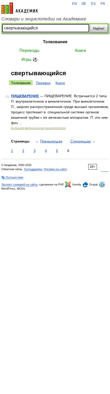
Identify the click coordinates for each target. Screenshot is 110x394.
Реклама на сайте (55, 169)
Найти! (98, 28)
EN (74, 4)
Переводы (29, 50)
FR (103, 4)
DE (84, 4)
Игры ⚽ (29, 59)
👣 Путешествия (12, 177)
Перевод (43, 83)
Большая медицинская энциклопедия (38, 128)
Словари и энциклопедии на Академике (43, 18)
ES (93, 4)
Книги (80, 50)
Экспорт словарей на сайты (19, 184)
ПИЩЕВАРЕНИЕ (25, 96)
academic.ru (19, 8)
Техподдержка (33, 169)
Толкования (55, 42)
